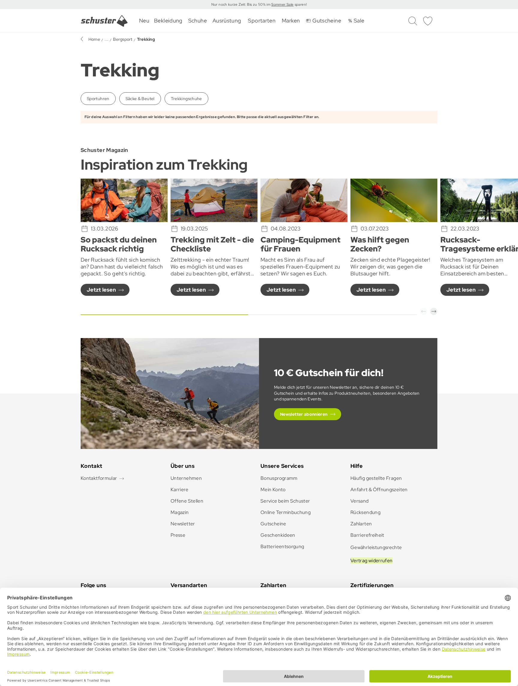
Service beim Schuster (285, 501)
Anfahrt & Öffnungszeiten (379, 489)
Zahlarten (361, 524)
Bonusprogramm (279, 478)
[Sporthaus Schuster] (104, 21)
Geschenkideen (277, 535)
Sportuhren (98, 98)
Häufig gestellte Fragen (376, 478)
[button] (423, 311)
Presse (178, 535)
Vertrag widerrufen (371, 560)
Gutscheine (273, 524)
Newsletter (183, 524)
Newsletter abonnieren (304, 414)
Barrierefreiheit (367, 535)
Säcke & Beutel (140, 98)
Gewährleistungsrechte (376, 547)
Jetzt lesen (101, 289)
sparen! (300, 4)
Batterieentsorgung (282, 546)
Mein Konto (273, 489)
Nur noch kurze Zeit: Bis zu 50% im (241, 4)
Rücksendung (365, 512)
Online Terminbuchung (285, 512)
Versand (359, 501)
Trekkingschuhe (186, 98)
